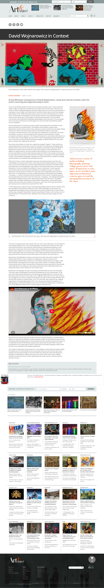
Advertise (25, 579)
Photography (13, 521)
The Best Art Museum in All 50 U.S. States (52, 448)
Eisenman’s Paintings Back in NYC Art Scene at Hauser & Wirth (87, 547)
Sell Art (39, 577)
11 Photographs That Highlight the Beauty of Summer (69, 513)
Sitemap (11, 571)
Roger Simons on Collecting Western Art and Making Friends (69, 536)
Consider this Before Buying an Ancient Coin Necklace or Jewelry (16, 513)
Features (25, 569)
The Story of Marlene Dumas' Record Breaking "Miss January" (33, 547)
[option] (52, 218)
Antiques (12, 422)
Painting (30, 455)
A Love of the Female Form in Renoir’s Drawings (34, 507)
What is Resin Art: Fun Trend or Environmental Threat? (86, 512)
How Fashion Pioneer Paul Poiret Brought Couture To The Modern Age (52, 478)
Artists (39, 573)
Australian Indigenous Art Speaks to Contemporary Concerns (86, 475)
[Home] (18, 8)
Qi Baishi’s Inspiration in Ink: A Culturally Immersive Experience (87, 447)
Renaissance (67, 455)
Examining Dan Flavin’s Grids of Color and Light (69, 410)
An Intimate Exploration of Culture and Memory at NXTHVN (51, 546)
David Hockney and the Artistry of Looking (33, 474)
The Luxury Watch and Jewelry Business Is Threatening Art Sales (33, 536)
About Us (11, 567)
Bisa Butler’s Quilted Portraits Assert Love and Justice (51, 536)
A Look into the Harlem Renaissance (51, 541)
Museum (47, 487)
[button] (10, 24)
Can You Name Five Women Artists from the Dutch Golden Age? (70, 508)
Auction (30, 521)
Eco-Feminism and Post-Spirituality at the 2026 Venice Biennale (51, 437)
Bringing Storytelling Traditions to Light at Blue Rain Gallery (15, 470)
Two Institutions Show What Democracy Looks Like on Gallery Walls (51, 508)
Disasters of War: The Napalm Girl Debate (15, 535)
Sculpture (12, 455)
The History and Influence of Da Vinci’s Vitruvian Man (69, 478)
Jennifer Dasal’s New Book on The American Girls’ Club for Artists (86, 536)
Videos (24, 575)
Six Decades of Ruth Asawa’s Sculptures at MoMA (32, 512)
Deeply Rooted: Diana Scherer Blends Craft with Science (15, 475)
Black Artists (49, 521)
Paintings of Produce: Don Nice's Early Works (69, 440)
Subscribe (91, 389)
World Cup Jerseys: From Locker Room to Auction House (33, 542)
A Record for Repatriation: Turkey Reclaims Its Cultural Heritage (16, 508)
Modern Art (84, 487)
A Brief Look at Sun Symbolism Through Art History (16, 502)
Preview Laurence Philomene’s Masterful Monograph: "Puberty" (86, 542)
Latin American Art (33, 422)
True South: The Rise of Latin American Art (33, 440)
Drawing (30, 487)
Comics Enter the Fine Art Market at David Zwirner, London (34, 502)
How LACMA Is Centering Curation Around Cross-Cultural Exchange (51, 443)
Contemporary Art (51, 422)
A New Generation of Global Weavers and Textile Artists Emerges (67, 7)
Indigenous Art (85, 455)
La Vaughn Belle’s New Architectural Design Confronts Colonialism (68, 445)
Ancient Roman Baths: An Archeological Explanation (51, 473)
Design (47, 455)
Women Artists (68, 487)
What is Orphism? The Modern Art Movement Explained (86, 506)
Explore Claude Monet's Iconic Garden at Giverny (87, 501)
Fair (64, 521)
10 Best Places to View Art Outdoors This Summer (16, 480)
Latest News (11, 394)
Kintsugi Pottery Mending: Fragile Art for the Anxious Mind (87, 441)
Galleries (39, 571)
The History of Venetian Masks (88, 410)
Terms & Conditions (14, 573)
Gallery (65, 422)
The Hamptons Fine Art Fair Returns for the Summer (70, 545)
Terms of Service (28, 584)
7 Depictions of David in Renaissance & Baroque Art (70, 474)
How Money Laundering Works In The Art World (16, 437)
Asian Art (83, 422)
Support (11, 569)
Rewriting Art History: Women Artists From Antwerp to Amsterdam (88, 8)
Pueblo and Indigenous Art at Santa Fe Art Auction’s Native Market (87, 470)
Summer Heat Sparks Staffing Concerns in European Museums (51, 502)
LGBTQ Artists (85, 521)
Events (24, 573)
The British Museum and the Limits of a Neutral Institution (51, 513)
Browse (39, 569)
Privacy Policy (21, 584)
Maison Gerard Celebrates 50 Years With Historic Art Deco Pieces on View (16, 445)
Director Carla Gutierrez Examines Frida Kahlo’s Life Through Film (34, 445)
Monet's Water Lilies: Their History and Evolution (45, 7)
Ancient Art (13, 487)
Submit (90, 1)
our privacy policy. (76, 583)
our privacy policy (36, 583)
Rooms (39, 575)
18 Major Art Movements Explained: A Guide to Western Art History (70, 470)
